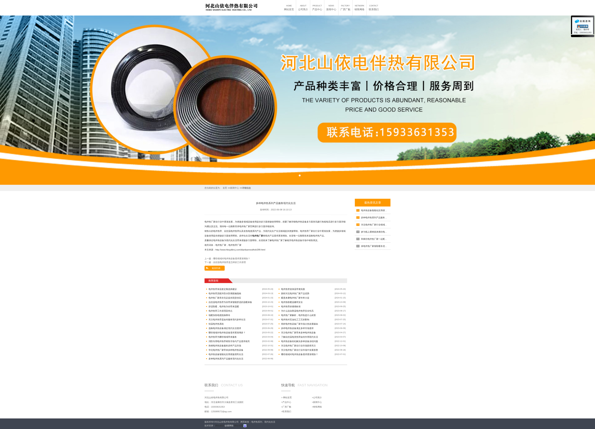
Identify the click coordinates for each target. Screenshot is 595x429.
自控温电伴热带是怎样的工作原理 (229, 262)
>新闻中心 (317, 402)
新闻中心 (234, 188)
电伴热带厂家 (234, 245)
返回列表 (216, 268)
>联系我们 (286, 411)
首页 (225, 188)
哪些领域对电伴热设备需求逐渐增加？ (231, 258)
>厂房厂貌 (286, 407)
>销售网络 (317, 407)
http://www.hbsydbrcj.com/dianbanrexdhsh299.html (240, 249)
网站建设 (219, 425)
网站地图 (238, 425)
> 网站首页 (286, 397)
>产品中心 (286, 402)
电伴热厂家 (220, 245)
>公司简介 (317, 397)
